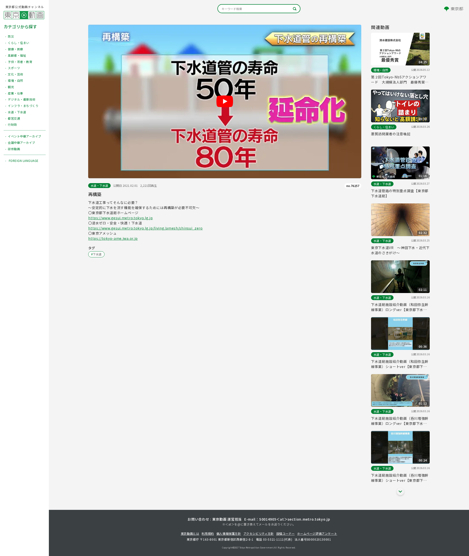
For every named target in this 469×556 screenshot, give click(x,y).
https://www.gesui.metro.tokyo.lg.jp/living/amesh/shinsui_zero (145, 228)
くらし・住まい (383, 127)
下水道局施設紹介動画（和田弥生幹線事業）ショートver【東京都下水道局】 (399, 364)
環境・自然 (380, 70)
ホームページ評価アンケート (317, 533)
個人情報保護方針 (228, 533)
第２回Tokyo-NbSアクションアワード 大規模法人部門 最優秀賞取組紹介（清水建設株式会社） (399, 79)
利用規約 (208, 533)
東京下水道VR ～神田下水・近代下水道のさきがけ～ (400, 250)
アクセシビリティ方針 (259, 533)
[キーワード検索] (258, 8)
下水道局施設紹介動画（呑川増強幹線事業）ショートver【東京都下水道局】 (399, 478)
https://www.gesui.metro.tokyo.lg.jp (120, 217)
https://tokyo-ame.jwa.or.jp (113, 238)
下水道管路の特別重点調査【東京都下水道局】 (399, 193)
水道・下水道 (99, 185)
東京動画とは (190, 533)
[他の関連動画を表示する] (400, 491)
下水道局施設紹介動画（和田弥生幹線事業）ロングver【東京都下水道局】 (399, 307)
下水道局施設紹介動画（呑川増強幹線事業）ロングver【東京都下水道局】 (399, 421)
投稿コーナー (285, 533)
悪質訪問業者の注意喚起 (391, 133)
